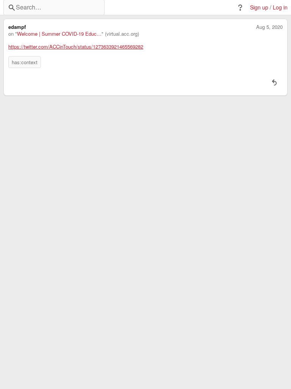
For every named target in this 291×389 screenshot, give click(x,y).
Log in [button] (280, 7)
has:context (25, 62)
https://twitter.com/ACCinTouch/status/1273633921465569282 (75, 46)
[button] (240, 8)
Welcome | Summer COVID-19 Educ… (59, 33)
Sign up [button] (259, 7)
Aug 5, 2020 (269, 27)
